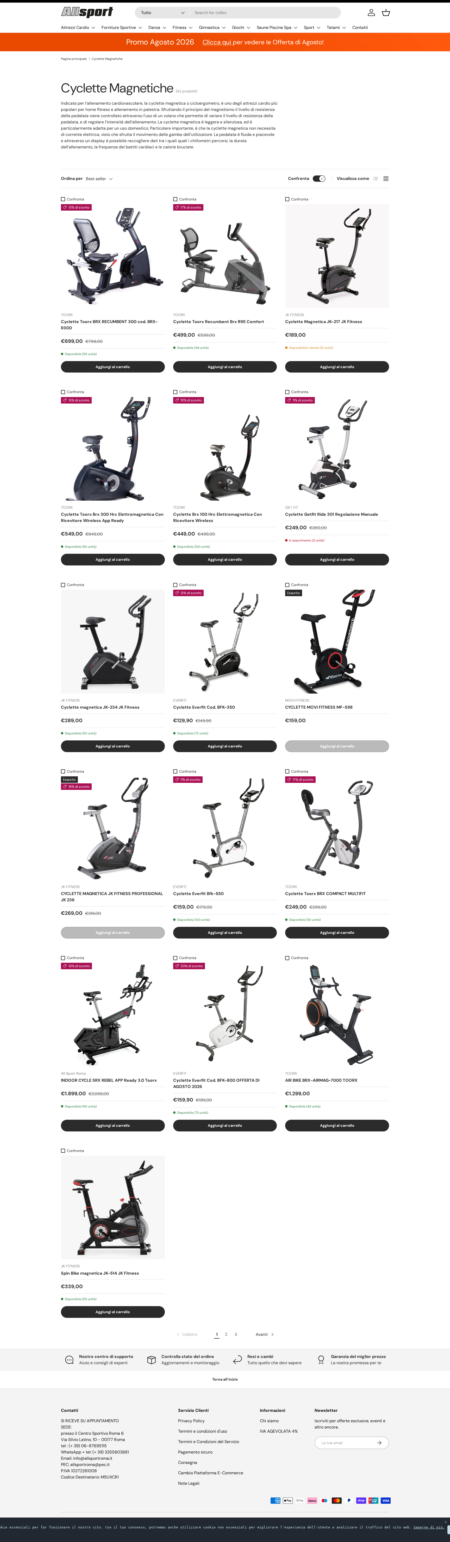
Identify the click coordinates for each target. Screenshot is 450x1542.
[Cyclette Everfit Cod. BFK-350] (225, 642)
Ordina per (72, 178)
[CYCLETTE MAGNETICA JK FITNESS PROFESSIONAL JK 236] (113, 828)
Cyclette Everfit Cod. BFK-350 (204, 707)
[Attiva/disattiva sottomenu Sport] (318, 27)
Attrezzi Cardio (75, 27)
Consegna (187, 1462)
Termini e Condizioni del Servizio (208, 1441)
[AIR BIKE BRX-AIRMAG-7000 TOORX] (337, 1015)
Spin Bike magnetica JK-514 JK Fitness (100, 1273)
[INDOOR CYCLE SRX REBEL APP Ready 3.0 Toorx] (113, 1015)
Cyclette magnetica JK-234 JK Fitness (100, 707)
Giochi (238, 27)
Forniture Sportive (119, 27)
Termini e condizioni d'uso (202, 1431)
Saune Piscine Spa (274, 27)
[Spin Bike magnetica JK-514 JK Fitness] (113, 1208)
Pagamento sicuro (195, 1452)
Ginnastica (209, 27)
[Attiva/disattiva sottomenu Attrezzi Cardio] (93, 27)
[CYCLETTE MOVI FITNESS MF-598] (337, 642)
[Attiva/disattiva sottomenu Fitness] (191, 27)
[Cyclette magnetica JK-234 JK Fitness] (113, 642)
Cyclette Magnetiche (107, 59)
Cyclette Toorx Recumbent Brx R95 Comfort (218, 321)
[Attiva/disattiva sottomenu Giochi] (248, 27)
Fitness (179, 27)
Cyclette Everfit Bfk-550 (198, 893)
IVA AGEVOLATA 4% (279, 1431)
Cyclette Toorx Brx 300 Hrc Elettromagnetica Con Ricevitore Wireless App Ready (112, 517)
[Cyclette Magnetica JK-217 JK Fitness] (337, 256)
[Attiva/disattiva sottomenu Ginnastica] (224, 27)
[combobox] (238, 12)
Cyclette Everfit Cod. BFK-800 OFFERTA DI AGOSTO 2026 (216, 1083)
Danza (154, 27)
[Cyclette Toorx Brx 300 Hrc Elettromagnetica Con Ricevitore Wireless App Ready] (113, 449)
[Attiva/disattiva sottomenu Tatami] (344, 27)
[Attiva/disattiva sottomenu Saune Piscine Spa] (295, 27)
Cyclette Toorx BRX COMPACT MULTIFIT (325, 893)
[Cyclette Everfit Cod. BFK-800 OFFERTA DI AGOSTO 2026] (225, 1015)
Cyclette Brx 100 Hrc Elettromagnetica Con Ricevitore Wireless (217, 517)
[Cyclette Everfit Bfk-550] (225, 828)
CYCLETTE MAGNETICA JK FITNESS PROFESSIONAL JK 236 (112, 897)
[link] (186, 1334)
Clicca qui (218, 42)
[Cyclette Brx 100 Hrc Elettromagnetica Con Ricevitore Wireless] (225, 449)
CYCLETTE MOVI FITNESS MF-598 (319, 707)
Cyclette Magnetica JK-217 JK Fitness (323, 321)
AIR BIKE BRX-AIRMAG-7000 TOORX (321, 1080)
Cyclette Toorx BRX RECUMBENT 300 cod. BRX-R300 (109, 325)
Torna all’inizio (225, 1379)
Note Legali (188, 1483)
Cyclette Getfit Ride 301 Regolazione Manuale (331, 514)
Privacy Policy (191, 1421)
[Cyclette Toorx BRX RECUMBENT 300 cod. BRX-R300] (113, 256)
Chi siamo (269, 1421)
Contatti (360, 27)
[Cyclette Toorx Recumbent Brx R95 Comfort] (225, 256)
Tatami (333, 27)
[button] (386, 12)
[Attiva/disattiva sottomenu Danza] (164, 27)
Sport (309, 27)
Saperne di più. (429, 1527)
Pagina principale (74, 59)
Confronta (298, 178)
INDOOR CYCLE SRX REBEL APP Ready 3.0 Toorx (109, 1080)
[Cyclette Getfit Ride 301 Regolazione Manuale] (337, 449)
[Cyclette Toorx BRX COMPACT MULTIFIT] (337, 828)
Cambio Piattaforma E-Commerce (210, 1473)
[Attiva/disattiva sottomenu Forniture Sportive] (140, 27)
